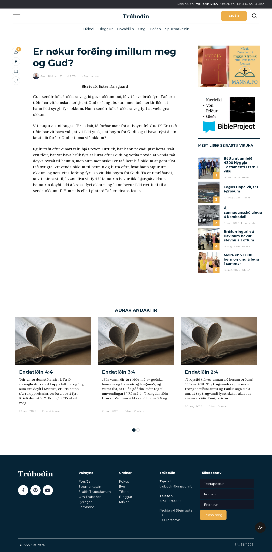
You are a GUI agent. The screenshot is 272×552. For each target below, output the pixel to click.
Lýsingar (85, 502)
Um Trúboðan (90, 497)
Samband (86, 507)
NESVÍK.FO (227, 4)
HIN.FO (260, 4)
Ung (142, 29)
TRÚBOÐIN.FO (207, 4)
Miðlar (124, 502)
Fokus (124, 481)
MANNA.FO (245, 4)
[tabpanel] (53, 370)
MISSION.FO (185, 4)
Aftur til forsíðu (52, 16)
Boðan (155, 29)
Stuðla (234, 16)
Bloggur (105, 29)
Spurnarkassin (177, 29)
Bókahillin (125, 29)
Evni (122, 487)
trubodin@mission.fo (176, 486)
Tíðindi (88, 29)
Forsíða (84, 481)
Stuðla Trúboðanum (95, 492)
